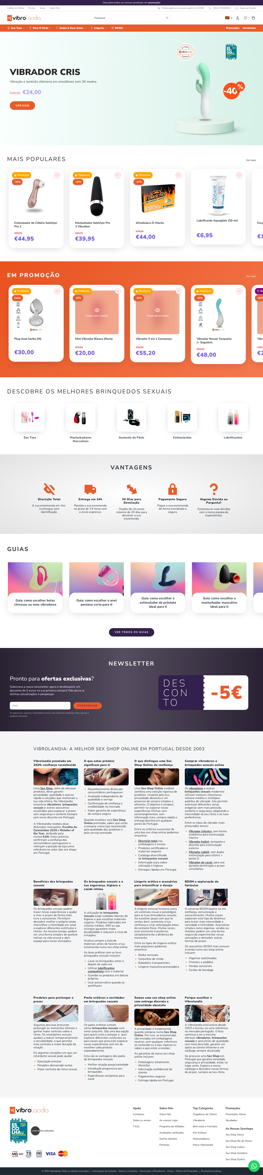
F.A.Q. (136, 1126)
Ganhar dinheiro (168, 1138)
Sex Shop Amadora (236, 1153)
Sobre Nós (55, 8)
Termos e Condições (128, 1171)
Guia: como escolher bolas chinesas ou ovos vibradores (35, 602)
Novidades (231, 1120)
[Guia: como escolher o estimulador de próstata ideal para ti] (158, 583)
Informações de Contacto (104, 1171)
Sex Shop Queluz (235, 1159)
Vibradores (199, 1120)
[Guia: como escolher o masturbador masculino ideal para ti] (219, 583)
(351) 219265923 (221, 8)
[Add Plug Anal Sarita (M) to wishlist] (57, 291)
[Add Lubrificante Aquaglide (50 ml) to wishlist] (239, 175)
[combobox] (129, 17)
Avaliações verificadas (171, 1132)
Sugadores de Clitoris (205, 1114)
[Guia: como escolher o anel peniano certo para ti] (96, 583)
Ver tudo (251, 160)
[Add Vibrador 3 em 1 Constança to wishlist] (178, 291)
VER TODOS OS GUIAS (131, 632)
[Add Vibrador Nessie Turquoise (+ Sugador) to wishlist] (239, 291)
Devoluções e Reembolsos (152, 1171)
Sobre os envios (142, 1120)
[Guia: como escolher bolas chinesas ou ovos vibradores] (35, 583)
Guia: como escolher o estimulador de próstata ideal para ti (158, 602)
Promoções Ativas (236, 1114)
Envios (170, 1171)
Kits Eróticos (200, 1132)
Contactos (138, 1114)
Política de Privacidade (187, 1171)
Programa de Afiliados (171, 1126)
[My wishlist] (245, 18)
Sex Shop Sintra (235, 1134)
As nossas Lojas (168, 1120)
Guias (42, 8)
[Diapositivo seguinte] (252, 207)
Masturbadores (201, 1138)
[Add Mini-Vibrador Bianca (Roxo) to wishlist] (118, 291)
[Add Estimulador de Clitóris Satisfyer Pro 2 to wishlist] (57, 175)
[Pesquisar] (167, 18)
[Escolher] (57, 333)
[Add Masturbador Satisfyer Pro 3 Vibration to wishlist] (118, 175)
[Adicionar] (57, 217)
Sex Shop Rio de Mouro (239, 1141)
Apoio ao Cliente (248, 8)
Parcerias (164, 1145)
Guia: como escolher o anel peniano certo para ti (96, 602)
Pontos (31, 8)
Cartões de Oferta (15, 8)
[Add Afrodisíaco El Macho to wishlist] (178, 175)
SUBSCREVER (88, 705)
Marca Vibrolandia (203, 1145)
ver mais (22, 105)
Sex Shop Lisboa (235, 1147)
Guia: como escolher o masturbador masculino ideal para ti (219, 602)
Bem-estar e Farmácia (205, 1126)
